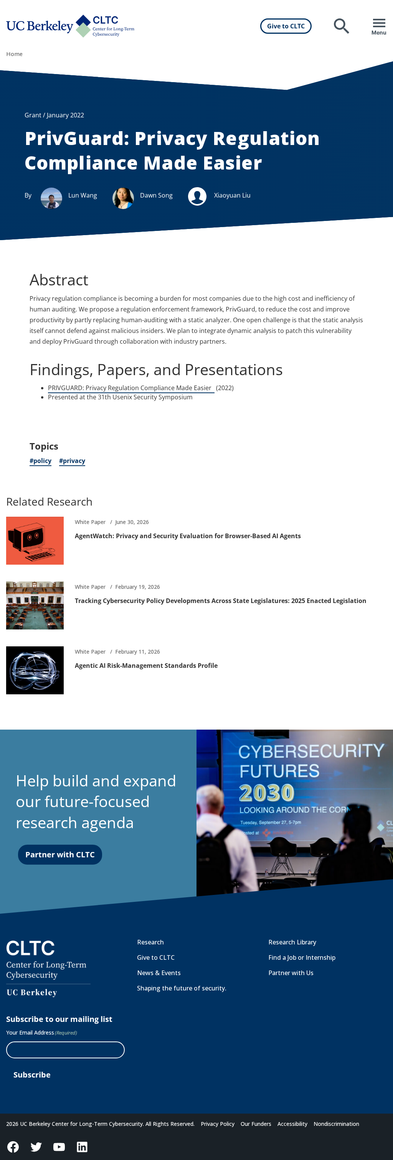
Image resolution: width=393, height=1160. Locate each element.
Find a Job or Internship (301, 957)
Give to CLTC (286, 26)
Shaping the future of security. (181, 988)
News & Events (159, 973)
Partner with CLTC (60, 854)
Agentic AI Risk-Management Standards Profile (146, 665)
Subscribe (32, 1074)
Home (14, 54)
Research (150, 942)
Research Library (292, 942)
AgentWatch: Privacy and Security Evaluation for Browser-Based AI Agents (188, 536)
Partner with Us (291, 973)
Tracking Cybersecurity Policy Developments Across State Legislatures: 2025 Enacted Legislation (221, 600)
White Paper (90, 522)
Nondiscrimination (336, 1123)
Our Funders (256, 1123)
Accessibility (292, 1123)
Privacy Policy (217, 1123)
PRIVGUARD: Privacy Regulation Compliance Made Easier (131, 388)
